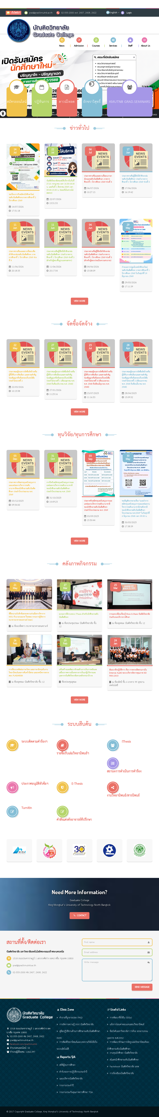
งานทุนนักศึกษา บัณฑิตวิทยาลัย (124, 1053)
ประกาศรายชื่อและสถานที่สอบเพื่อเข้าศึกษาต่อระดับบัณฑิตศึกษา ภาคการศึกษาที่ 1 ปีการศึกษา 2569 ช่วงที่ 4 (23, 256)
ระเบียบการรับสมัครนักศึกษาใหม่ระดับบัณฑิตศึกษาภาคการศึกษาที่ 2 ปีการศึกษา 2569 (22, 197)
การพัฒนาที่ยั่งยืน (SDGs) (121, 1018)
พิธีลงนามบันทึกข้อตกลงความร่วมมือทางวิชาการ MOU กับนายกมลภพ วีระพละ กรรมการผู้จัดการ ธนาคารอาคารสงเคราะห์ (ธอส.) (27, 616)
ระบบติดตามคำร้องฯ (34, 742)
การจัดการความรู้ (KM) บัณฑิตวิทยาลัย (76, 1024)
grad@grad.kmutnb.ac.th (40, 13)
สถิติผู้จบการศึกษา (67, 1065)
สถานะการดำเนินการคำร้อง (124, 771)
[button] (61, 42)
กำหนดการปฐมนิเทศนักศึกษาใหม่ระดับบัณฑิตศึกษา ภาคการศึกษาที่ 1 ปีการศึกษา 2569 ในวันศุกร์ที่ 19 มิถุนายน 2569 (136, 272)
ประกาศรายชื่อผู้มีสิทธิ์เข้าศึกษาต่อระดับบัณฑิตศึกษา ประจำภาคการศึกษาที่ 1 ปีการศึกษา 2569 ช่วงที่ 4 (136, 179)
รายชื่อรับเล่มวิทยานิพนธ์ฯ (73, 753)
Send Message (142, 987)
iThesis (126, 742)
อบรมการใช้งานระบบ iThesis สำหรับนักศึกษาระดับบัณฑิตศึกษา (78, 616)
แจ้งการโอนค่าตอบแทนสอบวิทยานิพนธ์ (127, 1024)
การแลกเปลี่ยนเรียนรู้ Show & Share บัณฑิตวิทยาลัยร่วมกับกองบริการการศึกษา (129, 616)
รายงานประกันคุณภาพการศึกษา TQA (76, 1092)
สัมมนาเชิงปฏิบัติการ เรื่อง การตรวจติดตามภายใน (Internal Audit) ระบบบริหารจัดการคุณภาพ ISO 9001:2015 (128, 673)
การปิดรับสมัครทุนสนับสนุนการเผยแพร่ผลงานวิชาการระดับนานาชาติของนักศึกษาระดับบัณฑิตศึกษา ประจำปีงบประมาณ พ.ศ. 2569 (60, 487)
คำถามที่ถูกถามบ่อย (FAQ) (70, 1018)
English (113, 12)
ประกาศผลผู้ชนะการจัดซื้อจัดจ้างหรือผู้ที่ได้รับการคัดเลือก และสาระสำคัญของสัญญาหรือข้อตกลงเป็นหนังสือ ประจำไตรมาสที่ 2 (23, 376)
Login (129, 13)
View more (79, 301)
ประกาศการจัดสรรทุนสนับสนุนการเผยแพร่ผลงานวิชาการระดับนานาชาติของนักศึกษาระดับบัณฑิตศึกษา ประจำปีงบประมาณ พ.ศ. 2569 (22, 488)
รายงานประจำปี (66, 1085)
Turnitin (26, 808)
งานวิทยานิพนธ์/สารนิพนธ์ (123, 796)
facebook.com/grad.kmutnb (23, 1044)
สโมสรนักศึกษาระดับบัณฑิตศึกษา (124, 1060)
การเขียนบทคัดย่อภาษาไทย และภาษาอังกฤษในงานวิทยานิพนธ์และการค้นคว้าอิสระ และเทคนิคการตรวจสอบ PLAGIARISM (29, 672)
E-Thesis (77, 784)
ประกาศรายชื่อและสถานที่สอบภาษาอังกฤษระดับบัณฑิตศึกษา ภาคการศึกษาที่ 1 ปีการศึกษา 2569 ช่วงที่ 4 (98, 179)
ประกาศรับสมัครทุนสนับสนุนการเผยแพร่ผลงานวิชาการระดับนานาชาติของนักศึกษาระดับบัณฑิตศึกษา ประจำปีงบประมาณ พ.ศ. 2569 (98, 505)
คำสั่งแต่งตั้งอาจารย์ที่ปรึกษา (74, 820)
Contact (81, 915)
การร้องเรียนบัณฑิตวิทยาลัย (122, 1073)
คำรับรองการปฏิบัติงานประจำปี (73, 1072)
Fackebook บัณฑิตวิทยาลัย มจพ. (124, 1067)
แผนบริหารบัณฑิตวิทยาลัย (71, 1079)
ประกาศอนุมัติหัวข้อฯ (34, 784)
